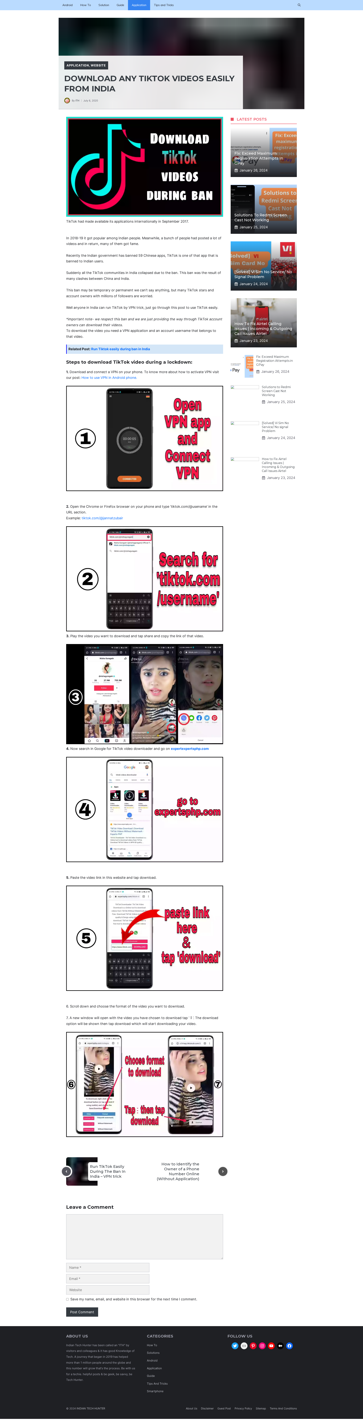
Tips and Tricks (164, 5)
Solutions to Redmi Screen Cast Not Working (276, 391)
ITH (77, 100)
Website (98, 65)
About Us (191, 1408)
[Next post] (223, 1171)
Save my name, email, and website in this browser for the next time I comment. (133, 1299)
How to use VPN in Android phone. (109, 378)
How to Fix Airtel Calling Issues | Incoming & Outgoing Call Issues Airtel (263, 328)
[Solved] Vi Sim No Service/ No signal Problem (275, 427)
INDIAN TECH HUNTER (91, 1408)
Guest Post (224, 1408)
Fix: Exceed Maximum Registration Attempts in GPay (258, 158)
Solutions (153, 1353)
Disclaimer (207, 1408)
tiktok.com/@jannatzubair (102, 518)
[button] (299, 5)
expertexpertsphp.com (190, 749)
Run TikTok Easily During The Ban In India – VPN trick (108, 1171)
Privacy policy (243, 1408)
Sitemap (261, 1408)
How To (85, 5)
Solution (104, 5)
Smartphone (155, 1391)
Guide (120, 5)
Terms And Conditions (283, 1408)
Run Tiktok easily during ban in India (120, 349)
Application (139, 5)
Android (67, 5)
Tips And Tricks (157, 1383)
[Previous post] (66, 1171)
